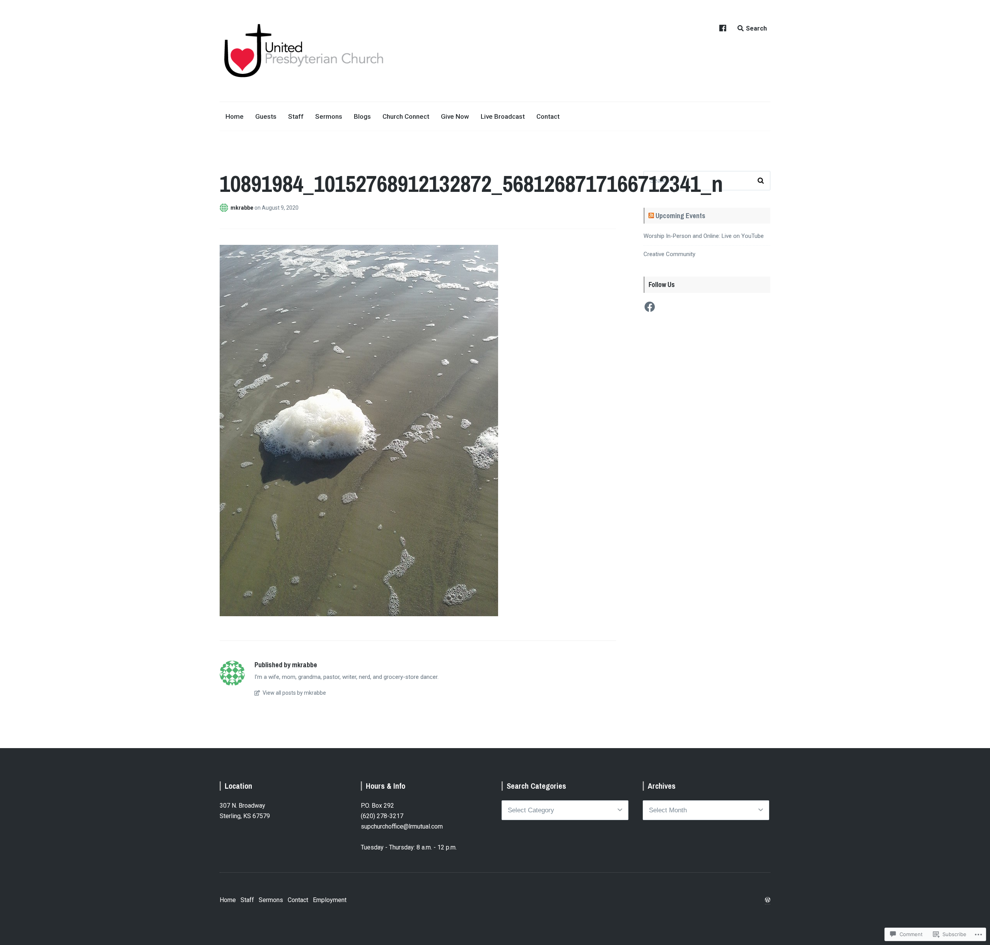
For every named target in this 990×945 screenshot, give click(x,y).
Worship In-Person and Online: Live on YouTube (704, 235)
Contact (548, 116)
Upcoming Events (680, 215)
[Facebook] (650, 307)
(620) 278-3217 (382, 816)
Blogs (362, 116)
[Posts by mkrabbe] (225, 208)
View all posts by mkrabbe (293, 693)
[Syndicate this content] (651, 215)
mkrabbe (242, 208)
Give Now (455, 116)
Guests (266, 116)
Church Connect (405, 116)
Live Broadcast (503, 116)
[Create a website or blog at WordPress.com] (767, 900)
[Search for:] (707, 180)
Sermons (328, 116)
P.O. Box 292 (377, 805)
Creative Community (669, 254)
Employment (329, 900)
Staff (296, 116)
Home (234, 116)
